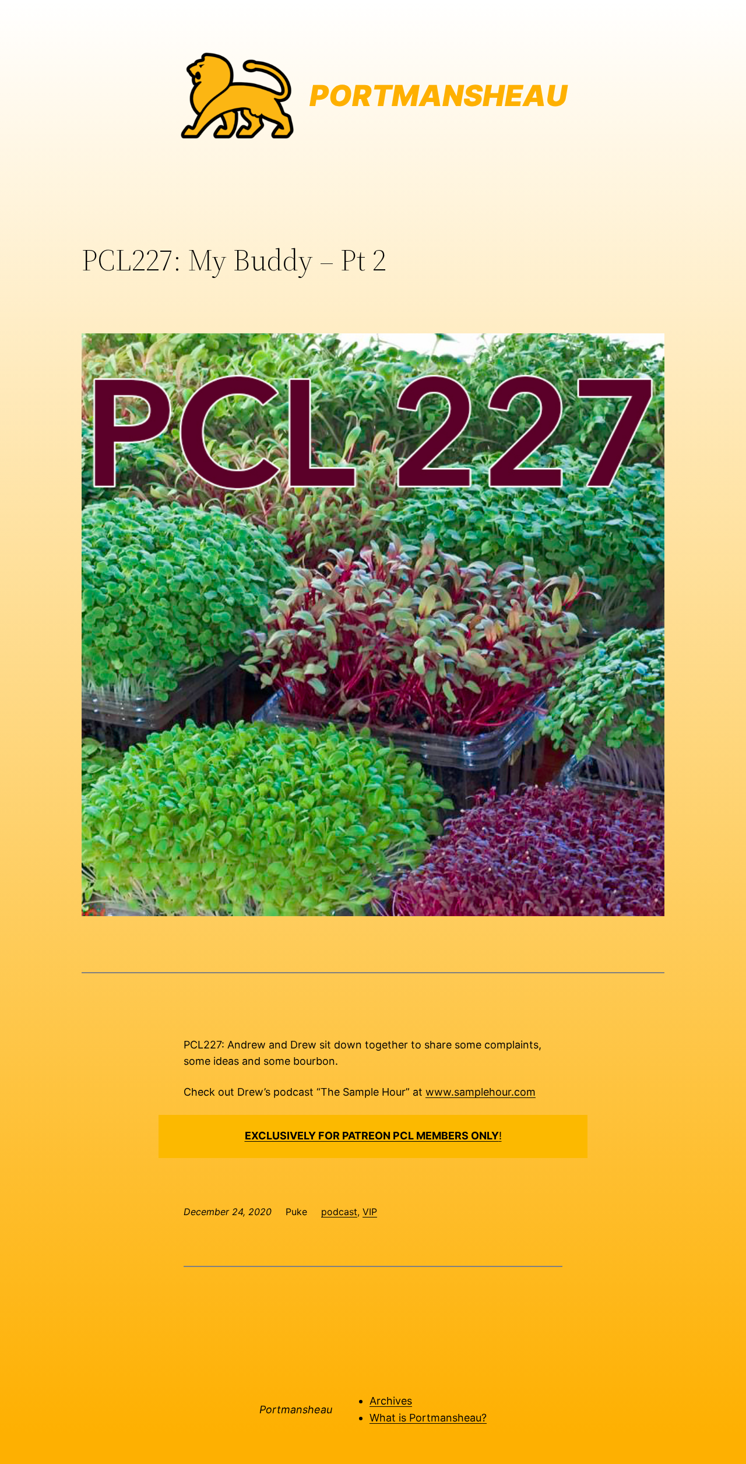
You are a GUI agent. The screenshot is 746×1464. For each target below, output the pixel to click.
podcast (339, 1211)
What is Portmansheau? (428, 1418)
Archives (391, 1401)
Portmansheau (295, 1409)
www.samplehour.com (480, 1092)
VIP (370, 1211)
